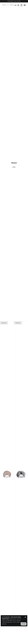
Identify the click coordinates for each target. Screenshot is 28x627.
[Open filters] (15, 5)
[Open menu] (25, 5)
